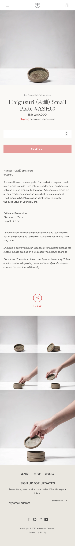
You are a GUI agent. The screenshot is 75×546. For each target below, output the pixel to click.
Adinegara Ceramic (45, 528)
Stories (49, 474)
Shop (37, 474)
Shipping (24, 119)
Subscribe (57, 501)
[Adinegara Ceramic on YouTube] (46, 519)
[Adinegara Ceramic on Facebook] (29, 519)
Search (25, 474)
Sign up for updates (37, 483)
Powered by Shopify (37, 532)
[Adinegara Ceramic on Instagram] (40, 519)
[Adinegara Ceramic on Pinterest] (34, 519)
